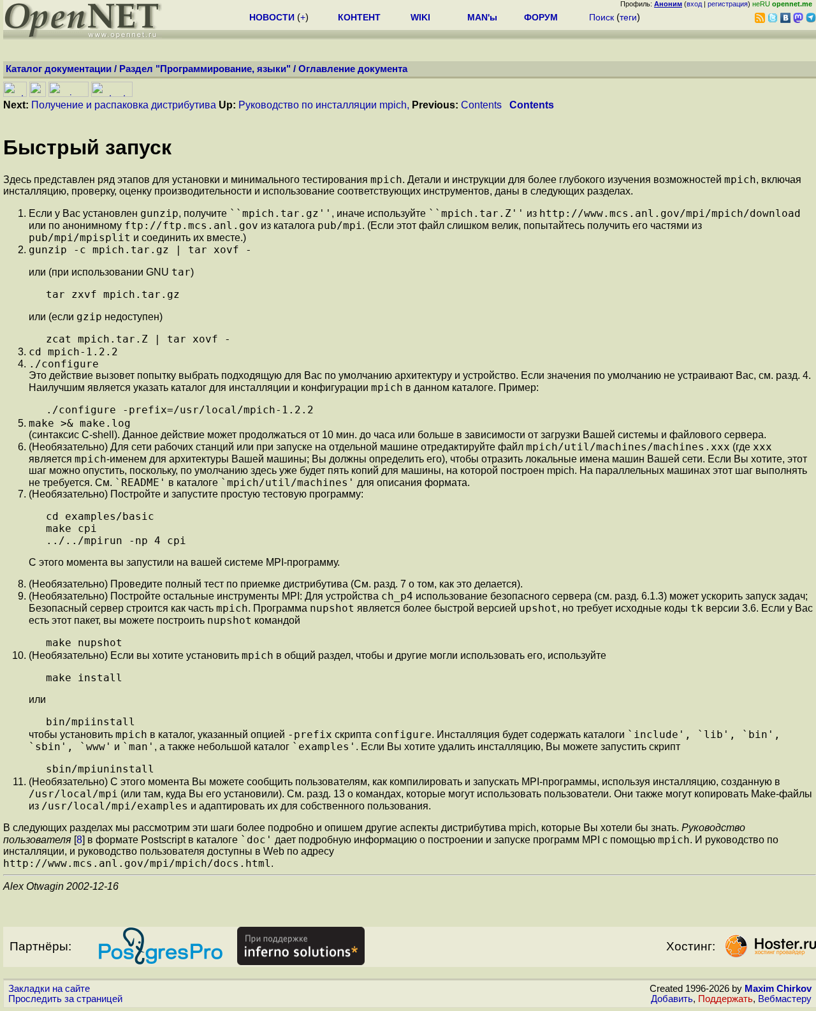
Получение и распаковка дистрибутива (123, 105)
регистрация (728, 4)
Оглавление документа (352, 69)
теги (628, 17)
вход (694, 4)
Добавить (672, 999)
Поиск (601, 17)
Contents (481, 105)
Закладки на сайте (49, 989)
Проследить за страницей (65, 999)
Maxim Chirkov (778, 989)
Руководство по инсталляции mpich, (323, 105)
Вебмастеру (785, 999)
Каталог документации (59, 69)
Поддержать (725, 999)
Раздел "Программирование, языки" (205, 69)
